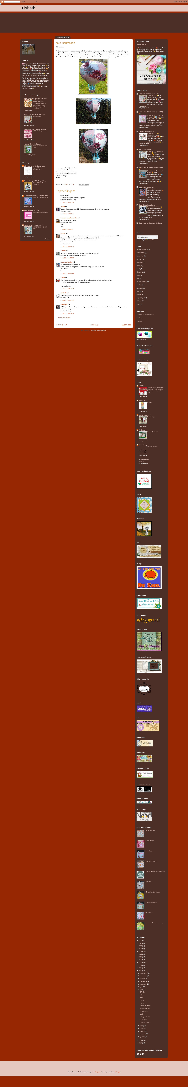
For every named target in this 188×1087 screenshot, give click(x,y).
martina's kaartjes (66, 262)
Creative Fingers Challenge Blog (35, 129)
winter (138, 304)
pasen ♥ (141, 461)
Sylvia (62, 277)
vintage (139, 301)
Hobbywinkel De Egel (31, 210)
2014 (140, 1040)
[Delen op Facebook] (86, 185)
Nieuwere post (61, 325)
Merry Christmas (145, 1006)
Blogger (117, 1072)
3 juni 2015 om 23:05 (67, 313)
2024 (140, 946)
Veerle (62, 206)
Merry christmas (145, 1008)
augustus (143, 984)
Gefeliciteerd (144, 1011)
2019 (140, 959)
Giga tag (149, 402)
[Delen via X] (84, 185)
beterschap (140, 256)
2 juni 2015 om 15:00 (67, 246)
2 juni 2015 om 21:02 (67, 289)
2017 (140, 965)
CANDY (142, 992)
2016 (140, 968)
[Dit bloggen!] (82, 185)
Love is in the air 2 (151, 902)
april (142, 1028)
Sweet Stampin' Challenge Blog (35, 181)
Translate (152, 240)
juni (141, 989)
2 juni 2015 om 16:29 (67, 273)
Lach (141, 1014)
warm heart (148, 851)
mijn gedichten (144, 459)
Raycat (97, 1072)
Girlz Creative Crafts (145, 149)
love (138, 278)
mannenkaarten (141, 282)
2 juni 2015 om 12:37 (67, 229)
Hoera (142, 1003)
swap (138, 291)
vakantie (139, 294)
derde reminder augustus (40, 197)
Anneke (62, 250)
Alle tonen (47, 238)
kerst (138, 269)
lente (138, 275)
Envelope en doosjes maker (145, 315)
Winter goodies (150, 830)
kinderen (139, 272)
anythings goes (141, 249)
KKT (141, 997)
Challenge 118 (151, 133)
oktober (143, 978)
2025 (140, 943)
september (144, 981)
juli (141, 987)
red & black (149, 912)
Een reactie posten (64, 317)
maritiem (139, 285)
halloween (140, 262)
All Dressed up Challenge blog (34, 166)
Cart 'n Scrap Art (144, 415)
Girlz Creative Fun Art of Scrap (34, 114)
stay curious (141, 45)
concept (139, 259)
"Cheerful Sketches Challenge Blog (36, 195)
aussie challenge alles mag (154, 923)
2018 (140, 962)
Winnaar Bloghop (152, 446)
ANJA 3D (63, 293)
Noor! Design (143, 445)
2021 (140, 954)
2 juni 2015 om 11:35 (67, 202)
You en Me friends (152, 432)
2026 (140, 940)
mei (141, 1026)
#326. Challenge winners (40, 131)
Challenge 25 (37, 116)
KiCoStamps (143, 400)
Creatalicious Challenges (32, 144)
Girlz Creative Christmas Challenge (150, 223)
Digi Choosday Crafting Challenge (35, 98)
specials (139, 288)
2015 (140, 971)
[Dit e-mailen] (80, 185)
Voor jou (148, 882)
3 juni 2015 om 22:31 (67, 300)
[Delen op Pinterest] (88, 185)
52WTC (142, 995)
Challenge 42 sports (153, 207)
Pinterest (139, 321)
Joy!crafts (142, 430)
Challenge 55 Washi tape (155, 189)
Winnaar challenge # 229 (40, 212)
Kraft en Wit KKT (150, 861)
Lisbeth (28, 8)
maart (142, 1031)
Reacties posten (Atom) (98, 330)
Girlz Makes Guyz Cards (147, 205)
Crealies (141, 385)
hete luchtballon (145, 1022)
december (143, 973)
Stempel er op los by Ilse (68, 218)
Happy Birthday (145, 1017)
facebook (139, 318)
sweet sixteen (149, 840)
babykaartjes (141, 253)
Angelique (63, 304)
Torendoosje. (151, 417)
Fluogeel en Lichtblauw (152, 892)
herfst (138, 265)
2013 (140, 1043)
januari (142, 1037)
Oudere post (126, 325)
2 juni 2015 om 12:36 (67, 214)
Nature (142, 1000)
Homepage (94, 325)
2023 (140, 949)
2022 (140, 951)
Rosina (62, 233)
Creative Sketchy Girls (146, 131)
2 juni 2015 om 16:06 (67, 258)
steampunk (143, 1019)
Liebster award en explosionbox (155, 871)
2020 (140, 957)
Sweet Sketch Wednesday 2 (33, 225)
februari (143, 1034)
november (143, 976)
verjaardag (140, 298)
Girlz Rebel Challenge (146, 187)
